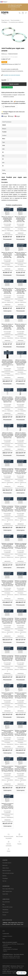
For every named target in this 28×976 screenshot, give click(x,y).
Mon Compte (19, 836)
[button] (5, 13)
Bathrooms (5, 865)
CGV (4, 938)
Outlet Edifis (5, 894)
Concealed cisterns (7, 862)
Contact (4, 914)
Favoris (19, 843)
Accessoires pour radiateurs (16, 22)
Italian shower (6, 868)
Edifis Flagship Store (7, 891)
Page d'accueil (5, 20)
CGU (4, 931)
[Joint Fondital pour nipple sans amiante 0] (14, 35)
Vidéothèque (5, 909)
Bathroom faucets (7, 870)
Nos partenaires (6, 901)
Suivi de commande (8, 844)
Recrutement (5, 912)
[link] (14, 9)
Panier (8, 851)
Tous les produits (15, 20)
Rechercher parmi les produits (8, 837)
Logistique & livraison (7, 936)
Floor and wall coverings (8, 873)
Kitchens (4, 875)
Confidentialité (6, 933)
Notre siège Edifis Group (8, 888)
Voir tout (4, 881)
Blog (4, 904)
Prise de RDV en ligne (7, 907)
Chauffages (4, 22)
